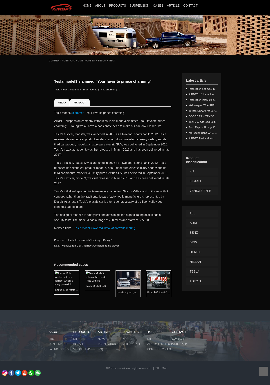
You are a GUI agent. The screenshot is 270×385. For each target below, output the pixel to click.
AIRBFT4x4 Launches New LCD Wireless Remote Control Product (203, 94)
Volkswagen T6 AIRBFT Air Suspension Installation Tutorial (203, 105)
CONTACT (190, 5)
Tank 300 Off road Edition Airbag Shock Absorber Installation (203, 121)
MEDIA (62, 102)
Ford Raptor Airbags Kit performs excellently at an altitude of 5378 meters (203, 127)
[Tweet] (18, 371)
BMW (193, 242)
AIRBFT (53, 338)
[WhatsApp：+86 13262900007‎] (5, 371)
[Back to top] (263, 371)
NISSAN (195, 261)
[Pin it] (38, 371)
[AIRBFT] (25, 371)
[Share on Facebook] (11, 371)
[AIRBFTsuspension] (62, 7)
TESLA (102, 60)
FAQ (100, 349)
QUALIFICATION (58, 343)
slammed (78, 112)
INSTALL (196, 181)
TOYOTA (196, 281)
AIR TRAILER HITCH (159, 343)
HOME (87, 5)
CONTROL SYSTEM (159, 349)
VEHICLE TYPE (200, 190)
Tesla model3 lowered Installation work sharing (104, 228)
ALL (192, 213)
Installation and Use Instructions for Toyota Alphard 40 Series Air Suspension (203, 88)
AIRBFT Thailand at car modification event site (203, 138)
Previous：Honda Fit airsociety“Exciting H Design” (83, 240)
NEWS (101, 338)
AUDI (193, 223)
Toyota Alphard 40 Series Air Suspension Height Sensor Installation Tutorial (203, 110)
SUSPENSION (139, 5)
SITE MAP (161, 368)
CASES (158, 5)
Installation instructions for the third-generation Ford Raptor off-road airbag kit (203, 99)
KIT (192, 171)
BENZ (194, 232)
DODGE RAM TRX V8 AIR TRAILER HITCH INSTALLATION (203, 116)
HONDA (195, 252)
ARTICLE (173, 5)
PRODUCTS (117, 5)
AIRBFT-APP (179, 343)
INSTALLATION (107, 343)
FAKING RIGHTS (59, 349)
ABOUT (100, 5)
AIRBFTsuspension (117, 368)
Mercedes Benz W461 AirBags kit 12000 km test (203, 132)
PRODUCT (79, 102)
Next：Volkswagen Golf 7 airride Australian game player (86, 245)
